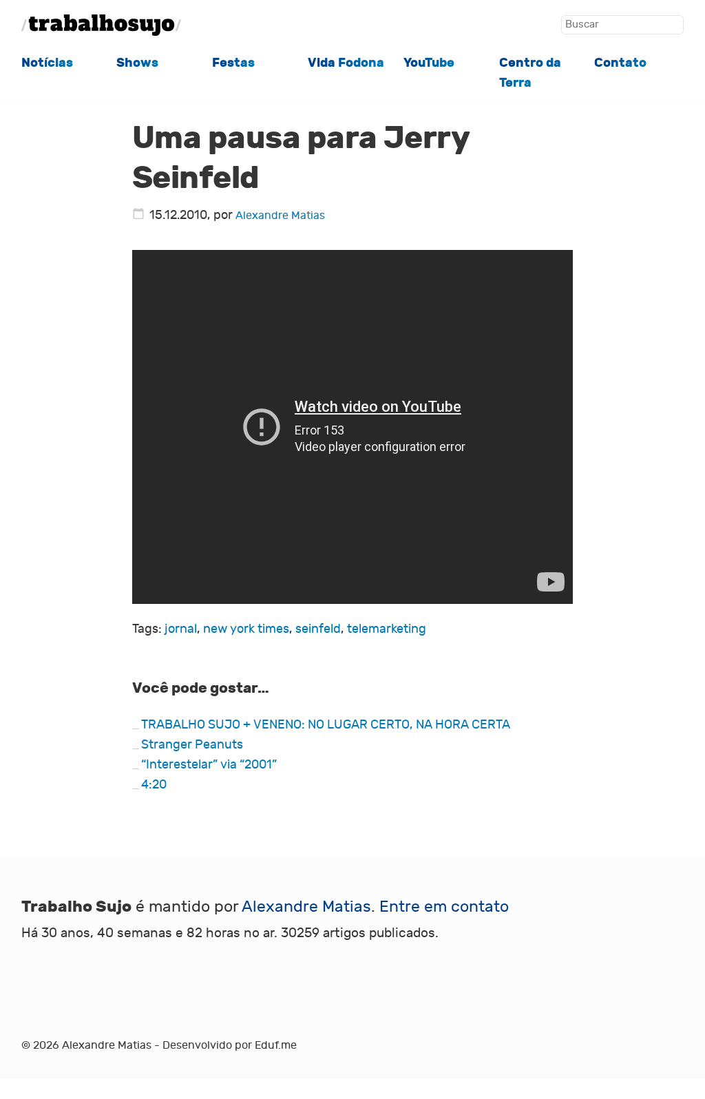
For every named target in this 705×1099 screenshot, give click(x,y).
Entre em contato (444, 906)
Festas (233, 62)
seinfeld (318, 629)
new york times (246, 629)
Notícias (47, 62)
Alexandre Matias (280, 215)
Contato (620, 62)
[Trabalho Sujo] (101, 25)
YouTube (428, 62)
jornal (181, 629)
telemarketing (386, 629)
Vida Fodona (346, 62)
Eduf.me (276, 1045)
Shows (137, 62)
